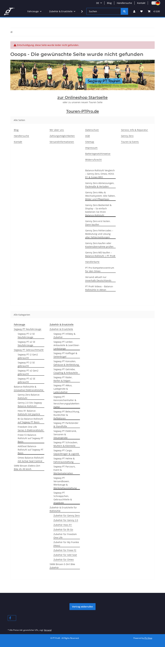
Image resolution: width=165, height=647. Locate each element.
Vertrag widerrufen (82, 606)
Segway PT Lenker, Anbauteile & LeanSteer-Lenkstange (66, 345)
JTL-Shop (148, 638)
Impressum (91, 147)
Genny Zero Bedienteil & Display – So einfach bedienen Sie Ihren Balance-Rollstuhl (98, 210)
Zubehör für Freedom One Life (65, 536)
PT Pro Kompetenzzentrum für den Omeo (99, 269)
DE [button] (97, 2)
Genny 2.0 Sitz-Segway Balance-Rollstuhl (30, 404)
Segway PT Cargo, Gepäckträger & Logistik (66, 452)
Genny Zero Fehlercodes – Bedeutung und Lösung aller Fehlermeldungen (99, 234)
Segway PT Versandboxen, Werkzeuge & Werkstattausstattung (65, 483)
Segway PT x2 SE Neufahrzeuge (26, 343)
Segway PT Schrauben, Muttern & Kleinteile (65, 444)
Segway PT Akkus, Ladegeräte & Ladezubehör (62, 389)
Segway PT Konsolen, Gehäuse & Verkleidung (66, 363)
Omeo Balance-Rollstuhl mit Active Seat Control (31, 459)
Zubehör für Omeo (63, 559)
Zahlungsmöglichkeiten (62, 135)
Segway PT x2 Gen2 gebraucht (28, 372)
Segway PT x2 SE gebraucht (26, 380)
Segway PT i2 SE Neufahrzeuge (26, 335)
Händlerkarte (92, 261)
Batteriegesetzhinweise (97, 153)
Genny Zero (127, 135)
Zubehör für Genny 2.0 (65, 520)
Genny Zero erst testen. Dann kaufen (98, 223)
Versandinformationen (62, 141)
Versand (47, 630)
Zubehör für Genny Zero (66, 515)
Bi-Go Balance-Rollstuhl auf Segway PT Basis (30, 420)
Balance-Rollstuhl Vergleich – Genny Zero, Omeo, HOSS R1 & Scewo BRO (100, 174)
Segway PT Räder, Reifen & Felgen (62, 379)
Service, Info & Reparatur (134, 129)
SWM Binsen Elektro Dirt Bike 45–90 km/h (27, 467)
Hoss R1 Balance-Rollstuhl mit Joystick (29, 412)
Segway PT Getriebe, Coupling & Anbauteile (65, 371)
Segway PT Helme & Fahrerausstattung (64, 460)
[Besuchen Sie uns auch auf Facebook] (12, 618)
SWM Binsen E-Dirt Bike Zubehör (62, 566)
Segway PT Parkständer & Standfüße (65, 424)
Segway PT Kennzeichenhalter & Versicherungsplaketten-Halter (66, 401)
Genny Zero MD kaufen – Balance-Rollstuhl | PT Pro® (100, 254)
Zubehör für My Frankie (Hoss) (66, 544)
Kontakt (141, 2)
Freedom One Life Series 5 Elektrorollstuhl (30, 428)
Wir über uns (57, 129)
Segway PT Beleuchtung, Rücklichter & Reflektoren (66, 415)
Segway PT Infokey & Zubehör (64, 335)
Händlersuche (124, 2)
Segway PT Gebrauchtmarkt (29, 349)
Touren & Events (130, 141)
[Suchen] (124, 11)
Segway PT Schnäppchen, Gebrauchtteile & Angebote (62, 497)
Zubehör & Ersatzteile (61, 329)
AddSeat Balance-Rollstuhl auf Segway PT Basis (30, 450)
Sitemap (89, 141)
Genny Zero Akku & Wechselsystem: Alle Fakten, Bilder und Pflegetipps (100, 196)
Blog (109, 2)
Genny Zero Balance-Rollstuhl (29, 396)
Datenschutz (92, 129)
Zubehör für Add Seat (65, 554)
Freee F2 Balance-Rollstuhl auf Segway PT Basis (30, 438)
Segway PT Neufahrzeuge (27, 329)
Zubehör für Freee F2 (64, 550)
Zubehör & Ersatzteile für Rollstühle (63, 509)
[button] (154, 3)
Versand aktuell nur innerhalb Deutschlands (98, 279)
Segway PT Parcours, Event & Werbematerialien (64, 470)
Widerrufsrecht (93, 159)
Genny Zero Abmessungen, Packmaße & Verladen (99, 185)
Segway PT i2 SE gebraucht (26, 364)
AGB (87, 135)
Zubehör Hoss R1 (62, 524)
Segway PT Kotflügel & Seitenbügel (65, 355)
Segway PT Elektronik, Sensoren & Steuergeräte (65, 434)
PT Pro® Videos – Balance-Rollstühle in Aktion (99, 288)
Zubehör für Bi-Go (63, 529)
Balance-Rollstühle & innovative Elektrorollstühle (28, 388)
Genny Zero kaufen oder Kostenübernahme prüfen (99, 245)
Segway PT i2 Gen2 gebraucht (28, 356)
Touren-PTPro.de (82, 111)
